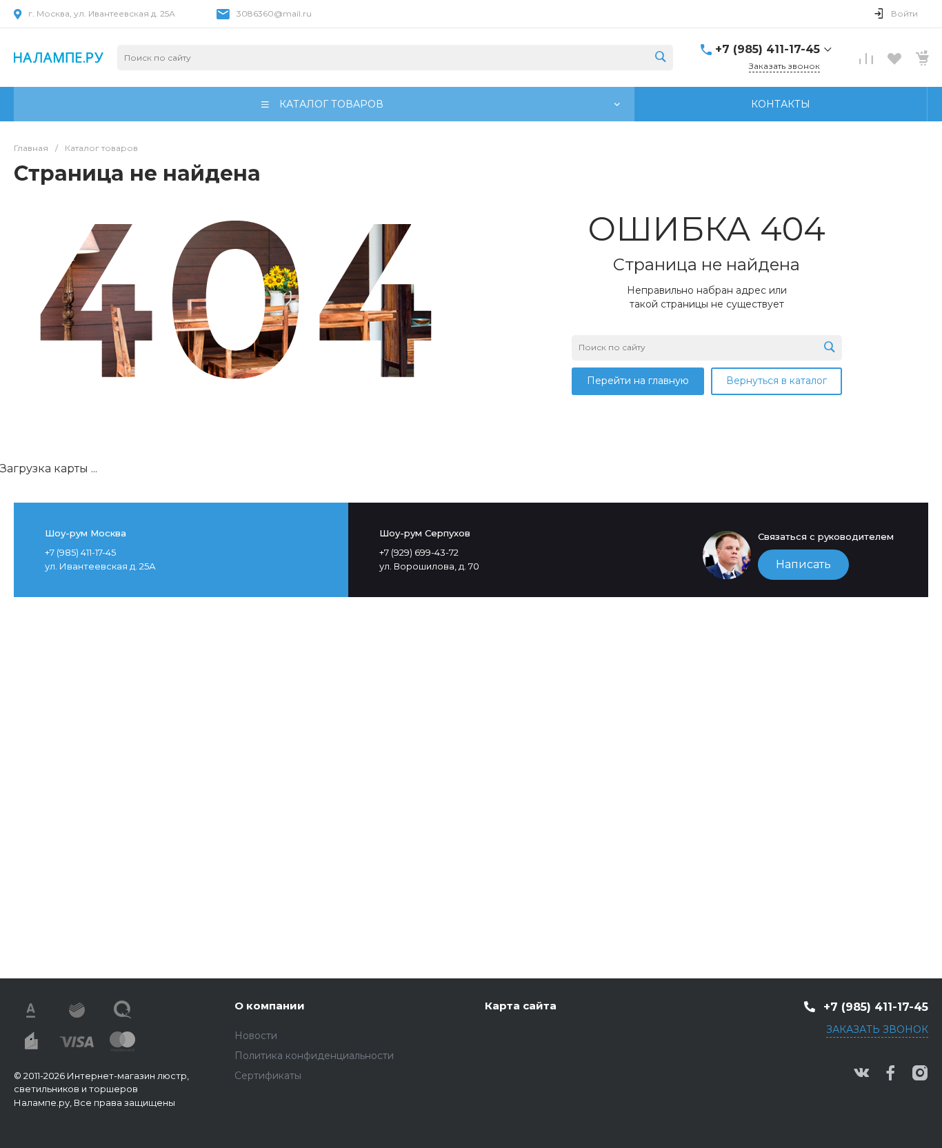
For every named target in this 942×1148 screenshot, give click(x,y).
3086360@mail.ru (274, 13)
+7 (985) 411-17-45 (767, 49)
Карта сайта (521, 1005)
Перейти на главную (638, 380)
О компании (269, 1005)
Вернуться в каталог (776, 380)
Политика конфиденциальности (314, 1055)
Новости (255, 1035)
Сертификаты (267, 1075)
